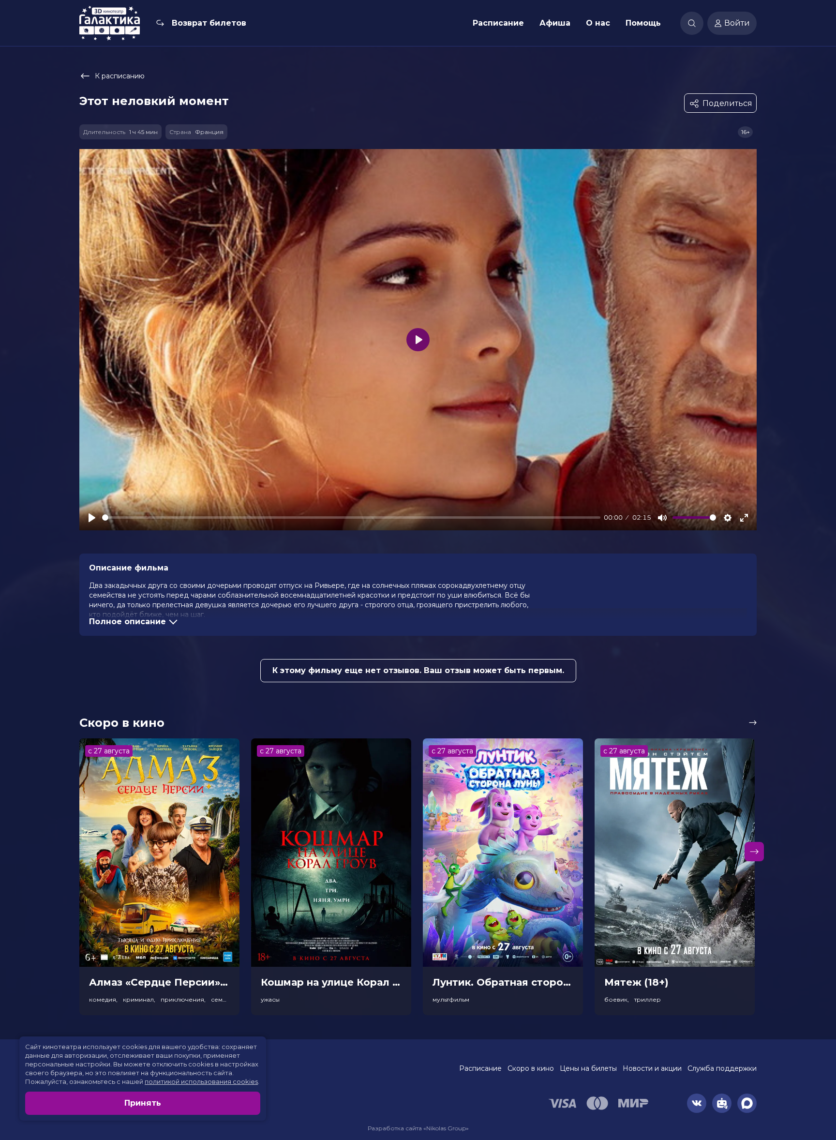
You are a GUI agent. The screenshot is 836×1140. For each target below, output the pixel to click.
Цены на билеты (588, 1068)
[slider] (351, 517)
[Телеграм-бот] (722, 1103)
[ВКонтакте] (696, 1103)
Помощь (643, 23)
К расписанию (120, 76)
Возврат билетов (209, 23)
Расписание (498, 23)
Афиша (554, 23)
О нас (598, 23)
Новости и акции (652, 1068)
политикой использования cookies (201, 1081)
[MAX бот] (747, 1103)
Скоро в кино (531, 1068)
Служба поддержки (722, 1068)
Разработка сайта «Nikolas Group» (418, 1128)
